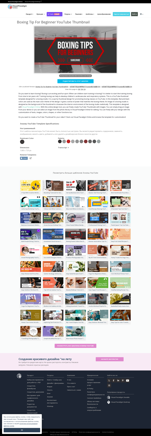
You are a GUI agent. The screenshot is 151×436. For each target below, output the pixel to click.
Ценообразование (104, 14)
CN (84, 89)
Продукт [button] (29, 14)
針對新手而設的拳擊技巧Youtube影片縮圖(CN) (117, 87)
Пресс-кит (71, 387)
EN (79, 89)
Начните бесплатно (109, 359)
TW (82, 89)
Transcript (62, 147)
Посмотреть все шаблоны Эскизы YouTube (75, 346)
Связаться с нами (74, 390)
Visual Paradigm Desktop (32, 1)
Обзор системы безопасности (59, 434)
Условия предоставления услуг (93, 382)
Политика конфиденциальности (89, 432)
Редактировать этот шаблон (75, 81)
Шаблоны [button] (89, 14)
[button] (40, 14)
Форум (49, 387)
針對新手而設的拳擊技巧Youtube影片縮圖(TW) (85, 87)
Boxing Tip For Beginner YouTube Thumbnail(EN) (52, 87)
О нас (69, 380)
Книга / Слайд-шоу (54, 380)
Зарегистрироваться (121, 14)
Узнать (49, 390)
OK (22, 430)
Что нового (71, 383)
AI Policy (90, 389)
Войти (134, 14)
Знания (50, 397)
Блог (49, 393)
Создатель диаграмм (35, 392)
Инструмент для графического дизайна (33, 398)
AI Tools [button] (53, 14)
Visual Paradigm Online (31, 107)
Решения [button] (78, 14)
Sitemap (50, 406)
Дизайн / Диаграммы (55, 383)
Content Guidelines (94, 398)
